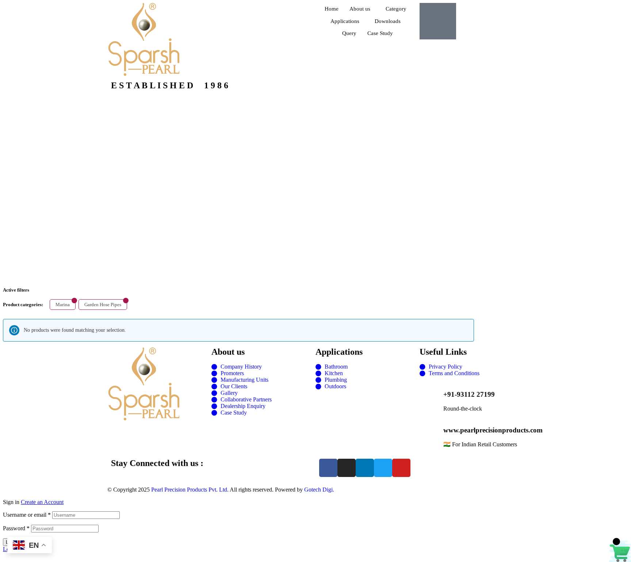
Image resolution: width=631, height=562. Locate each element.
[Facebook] (328, 468)
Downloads (388, 21)
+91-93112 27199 (469, 394)
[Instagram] (346, 468)
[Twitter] (383, 468)
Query (349, 33)
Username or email (27, 515)
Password (16, 528)
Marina (63, 304)
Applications (344, 21)
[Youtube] (401, 468)
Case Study (380, 33)
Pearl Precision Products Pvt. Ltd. (190, 489)
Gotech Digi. (319, 489)
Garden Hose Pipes (102, 304)
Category (396, 9)
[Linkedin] (365, 468)
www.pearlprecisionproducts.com (493, 430)
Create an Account (42, 502)
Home (332, 9)
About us (359, 9)
